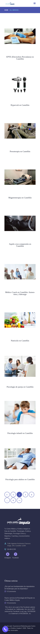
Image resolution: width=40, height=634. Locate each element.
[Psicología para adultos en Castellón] (17, 459)
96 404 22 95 (11, 549)
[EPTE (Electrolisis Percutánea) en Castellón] (17, 36)
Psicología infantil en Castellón (20, 433)
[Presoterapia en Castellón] (17, 131)
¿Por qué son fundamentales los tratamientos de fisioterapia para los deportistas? (19, 587)
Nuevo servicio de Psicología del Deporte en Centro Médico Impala (19, 599)
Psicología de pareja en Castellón (20, 387)
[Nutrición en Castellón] (17, 320)
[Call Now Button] (5, 629)
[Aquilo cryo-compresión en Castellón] (17, 223)
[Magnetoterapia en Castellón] (17, 177)
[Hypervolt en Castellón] (17, 84)
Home (6, 10)
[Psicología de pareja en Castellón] (17, 366)
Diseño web (8, 626)
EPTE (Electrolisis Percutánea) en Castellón (20, 58)
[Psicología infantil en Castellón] (17, 412)
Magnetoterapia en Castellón (20, 198)
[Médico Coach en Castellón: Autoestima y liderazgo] (17, 272)
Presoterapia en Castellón (20, 151)
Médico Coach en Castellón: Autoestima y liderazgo (20, 293)
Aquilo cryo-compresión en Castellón (20, 245)
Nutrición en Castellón (20, 341)
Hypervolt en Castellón (20, 105)
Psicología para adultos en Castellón (20, 479)
